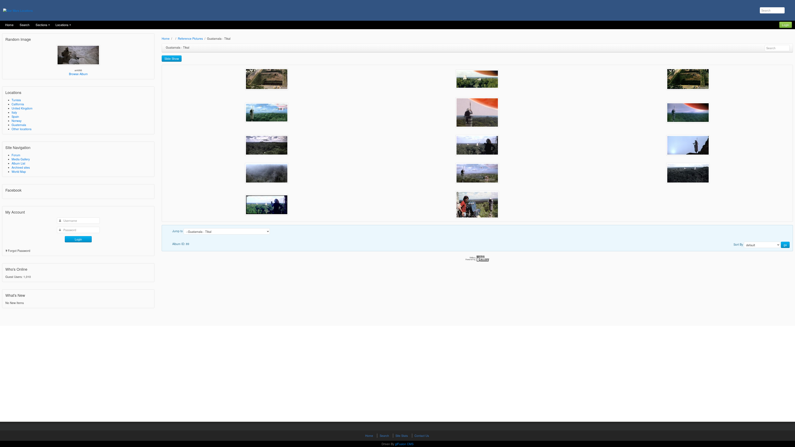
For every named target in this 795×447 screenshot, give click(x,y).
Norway (17, 121)
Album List (18, 163)
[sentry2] (266, 113)
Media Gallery (21, 159)
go (785, 245)
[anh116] (266, 173)
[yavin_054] (266, 79)
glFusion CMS (404, 444)
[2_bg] (266, 204)
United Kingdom (22, 108)
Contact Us (421, 436)
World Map (19, 171)
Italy (14, 112)
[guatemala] (477, 205)
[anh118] (477, 145)
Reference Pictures (190, 38)
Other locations (21, 129)
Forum (16, 155)
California (18, 104)
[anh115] (477, 173)
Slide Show (171, 58)
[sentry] (477, 112)
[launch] (688, 112)
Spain (15, 116)
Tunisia (16, 100)
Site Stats (402, 436)
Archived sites (21, 167)
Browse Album (78, 74)
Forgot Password (19, 251)
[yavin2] (477, 79)
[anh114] (688, 173)
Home (166, 38)
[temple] (688, 79)
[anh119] (266, 145)
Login (785, 25)
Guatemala (19, 125)
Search (385, 436)
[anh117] (688, 145)
